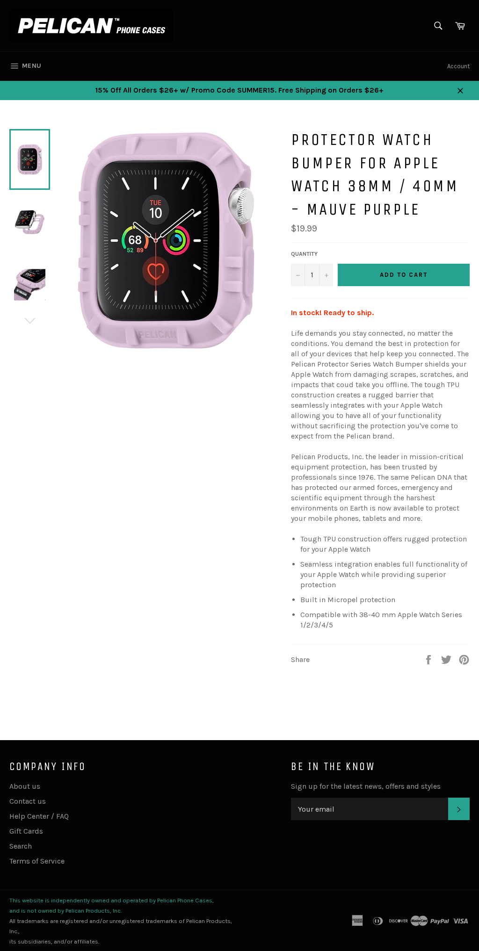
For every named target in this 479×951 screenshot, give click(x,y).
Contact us (27, 801)
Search (20, 846)
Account (458, 66)
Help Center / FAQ (39, 816)
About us (24, 786)
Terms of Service (37, 861)
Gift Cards (26, 831)
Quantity (304, 254)
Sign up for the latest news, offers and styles (366, 786)
